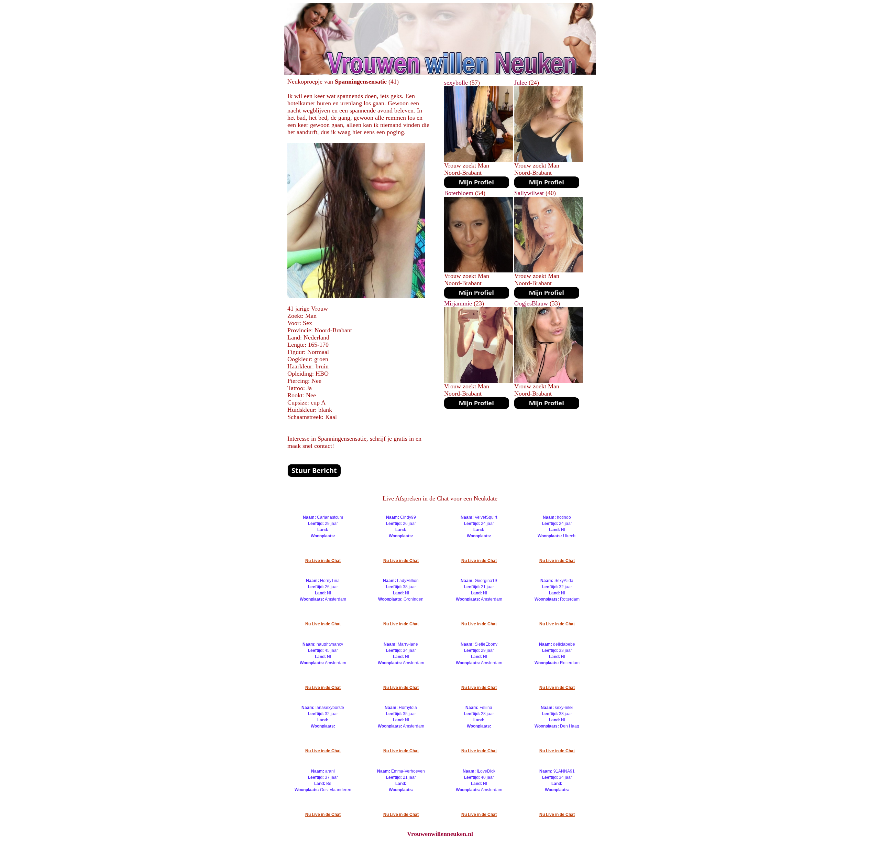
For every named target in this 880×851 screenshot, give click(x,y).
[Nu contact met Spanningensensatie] (314, 475)
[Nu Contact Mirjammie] (476, 406)
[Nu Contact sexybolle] (476, 186)
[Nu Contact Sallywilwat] (546, 296)
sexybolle (456, 82)
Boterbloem (458, 193)
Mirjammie (458, 303)
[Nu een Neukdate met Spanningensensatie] (356, 295)
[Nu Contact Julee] (546, 186)
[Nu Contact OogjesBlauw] (546, 406)
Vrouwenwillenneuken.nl (440, 833)
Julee (520, 82)
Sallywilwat (529, 193)
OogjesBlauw (531, 303)
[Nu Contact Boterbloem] (476, 296)
